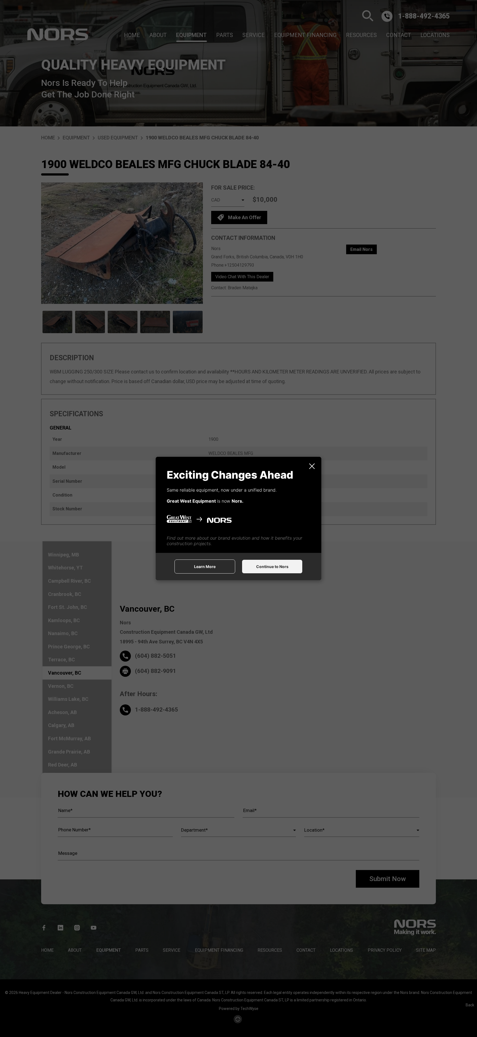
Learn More (205, 566)
